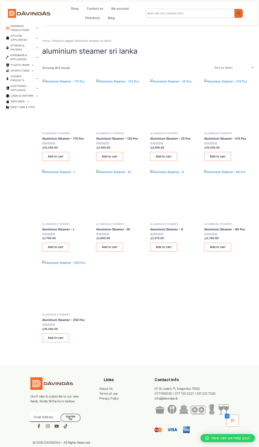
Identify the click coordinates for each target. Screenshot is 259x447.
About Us (106, 389)
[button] (228, 438)
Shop (75, 9)
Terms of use (108, 393)
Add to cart (55, 156)
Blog (111, 18)
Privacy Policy (109, 398)
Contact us (95, 9)
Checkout (92, 18)
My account (120, 9)
